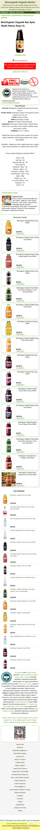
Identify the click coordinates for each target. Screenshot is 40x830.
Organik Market (31, 672)
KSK (22, 722)
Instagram (20, 795)
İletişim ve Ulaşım (20, 759)
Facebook (20, 798)
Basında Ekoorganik (20, 753)
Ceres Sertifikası (24, 131)
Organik (26, 677)
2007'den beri (30, 7)
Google (20, 801)
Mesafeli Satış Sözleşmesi (20, 774)
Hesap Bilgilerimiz (20, 786)
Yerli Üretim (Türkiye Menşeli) (23, 122)
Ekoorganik (18, 672)
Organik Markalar (15, 722)
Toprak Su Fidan (23, 117)
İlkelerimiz (20, 747)
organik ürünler (19, 677)
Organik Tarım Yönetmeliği (18, 706)
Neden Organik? (17, 718)
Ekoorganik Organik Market (20, 2)
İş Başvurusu (20, 756)
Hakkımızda (20, 744)
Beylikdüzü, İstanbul (25, 9)
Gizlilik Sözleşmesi (20, 780)
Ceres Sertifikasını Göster (11, 103)
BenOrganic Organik (22, 119)
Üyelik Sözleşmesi (20, 783)
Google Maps (20, 804)
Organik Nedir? (6, 718)
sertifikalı (35, 675)
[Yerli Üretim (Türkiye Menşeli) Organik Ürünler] (10, 86)
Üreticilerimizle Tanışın (10, 193)
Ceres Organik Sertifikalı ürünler (28, 126)
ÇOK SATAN (20, 12)
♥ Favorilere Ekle (20, 55)
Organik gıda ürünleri (21, 702)
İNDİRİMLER (4, 12)
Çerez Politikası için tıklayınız (17, 823)
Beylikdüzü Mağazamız (20, 750)
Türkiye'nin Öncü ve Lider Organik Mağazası (16, 5)
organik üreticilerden (26, 675)
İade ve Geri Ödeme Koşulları (20, 777)
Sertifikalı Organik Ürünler (16, 7)
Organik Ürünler (26, 720)
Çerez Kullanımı (14, 789)
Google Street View (20, 807)
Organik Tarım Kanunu (30, 718)
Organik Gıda (5, 15)
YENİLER (12, 12)
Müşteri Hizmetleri (20, 792)
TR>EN (37, 12)
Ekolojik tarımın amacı (25, 684)
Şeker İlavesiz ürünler (20, 128)
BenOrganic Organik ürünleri (19, 124)
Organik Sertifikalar (31, 722)
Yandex (20, 810)
